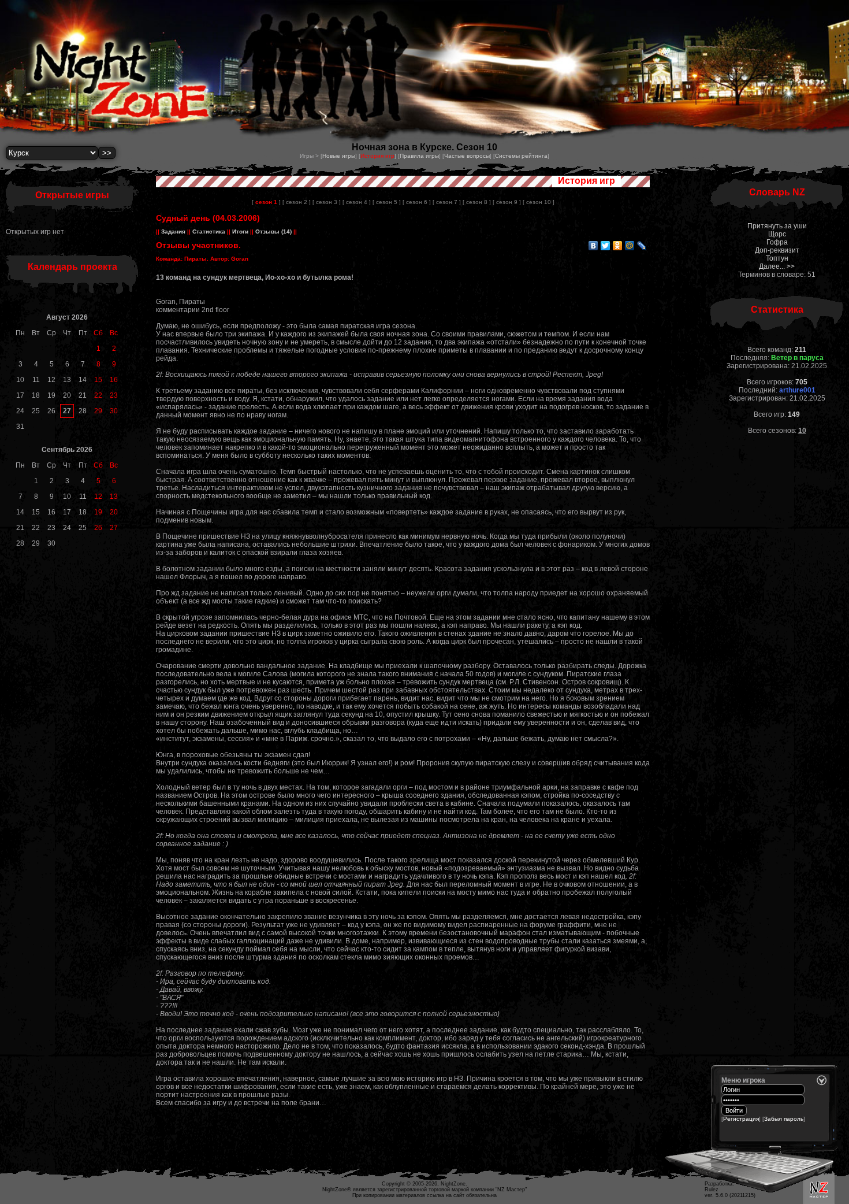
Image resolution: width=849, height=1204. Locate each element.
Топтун (777, 258)
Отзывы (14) (273, 231)
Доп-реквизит (777, 250)
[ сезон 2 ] (296, 202)
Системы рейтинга (521, 156)
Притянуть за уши (777, 226)
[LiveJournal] (642, 245)
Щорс (777, 234)
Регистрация (741, 1119)
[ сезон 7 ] (447, 202)
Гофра (777, 242)
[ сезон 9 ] (507, 202)
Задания (173, 231)
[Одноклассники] (618, 245)
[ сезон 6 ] (417, 202)
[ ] (266, 202)
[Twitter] (605, 245)
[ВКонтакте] (593, 245)
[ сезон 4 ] (356, 202)
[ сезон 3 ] (326, 202)
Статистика (209, 231)
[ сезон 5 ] (387, 202)
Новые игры (338, 156)
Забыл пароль (783, 1119)
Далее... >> (777, 266)
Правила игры (419, 156)
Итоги (240, 231)
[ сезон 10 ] (538, 202)
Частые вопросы (467, 156)
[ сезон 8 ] (477, 202)
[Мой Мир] (630, 245)
